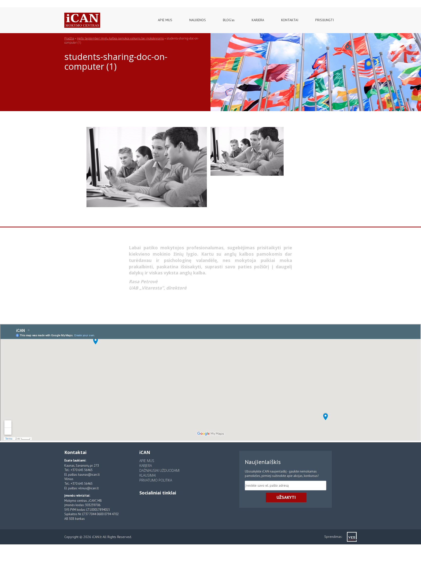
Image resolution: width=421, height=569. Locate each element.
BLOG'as (229, 20)
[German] (27, 2)
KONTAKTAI (289, 20)
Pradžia (69, 38)
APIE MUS (165, 20)
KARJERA (258, 20)
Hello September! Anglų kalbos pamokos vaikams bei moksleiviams (120, 38)
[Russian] (21, 2)
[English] (14, 2)
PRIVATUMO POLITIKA (155, 480)
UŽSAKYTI (286, 497)
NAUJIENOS (197, 20)
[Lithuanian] (7, 2)
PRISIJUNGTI (324, 20)
